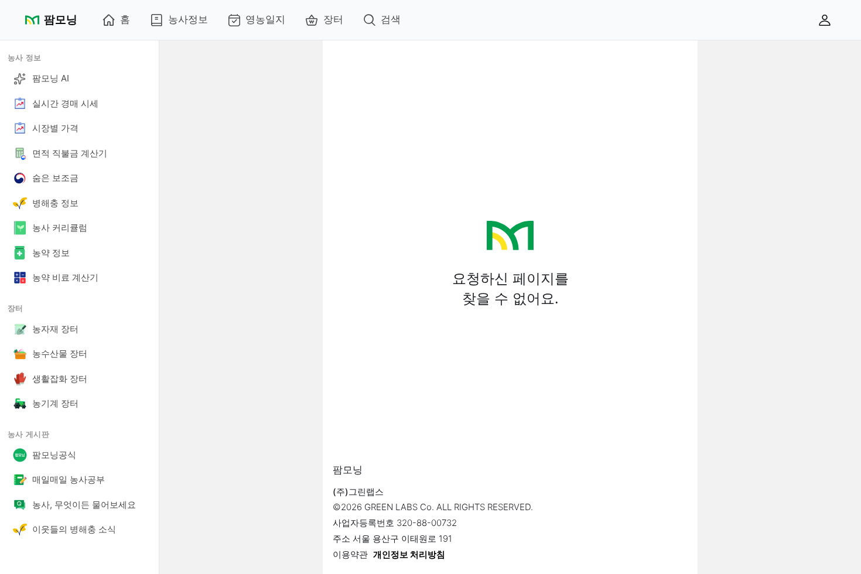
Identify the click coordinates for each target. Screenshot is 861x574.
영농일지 (265, 19)
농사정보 (188, 19)
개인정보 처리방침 (409, 554)
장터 (333, 19)
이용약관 (350, 554)
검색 (391, 19)
